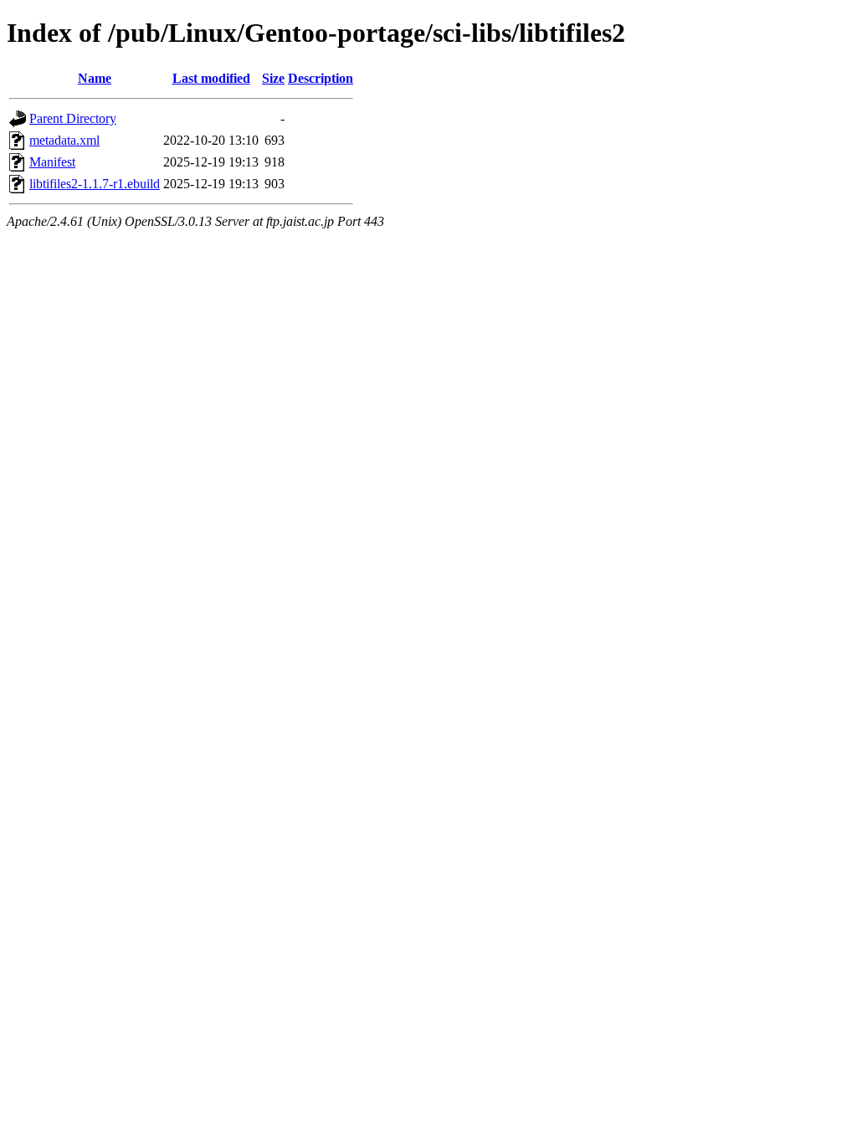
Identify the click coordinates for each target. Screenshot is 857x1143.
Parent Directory (72, 118)
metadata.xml (64, 140)
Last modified (211, 78)
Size (273, 78)
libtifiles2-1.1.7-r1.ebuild (94, 184)
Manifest (52, 162)
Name (94, 78)
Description (320, 78)
